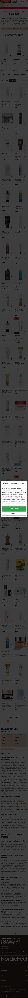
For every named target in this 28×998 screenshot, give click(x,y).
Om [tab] (23, 483)
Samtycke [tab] (5, 483)
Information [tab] (14, 483)
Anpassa (13, 513)
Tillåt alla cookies (14, 508)
